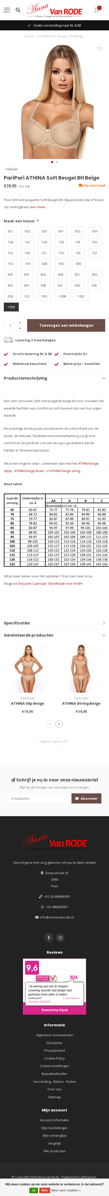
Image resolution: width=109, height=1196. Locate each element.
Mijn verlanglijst (54, 1135)
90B (43, 285)
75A (10, 253)
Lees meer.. (38, 207)
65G (78, 231)
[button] (52, 162)
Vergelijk (54, 1143)
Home (29, 36)
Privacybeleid (54, 1050)
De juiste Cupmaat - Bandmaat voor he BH (50, 583)
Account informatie (54, 1120)
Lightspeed (88, 1177)
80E (10, 274)
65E (44, 231)
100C (81, 296)
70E (61, 242)
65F (60, 231)
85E (10, 285)
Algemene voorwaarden (54, 1035)
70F (77, 242)
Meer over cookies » (66, 1190)
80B (44, 264)
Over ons (54, 1089)
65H (95, 231)
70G (95, 242)
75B (27, 253)
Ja (33, 1190)
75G (10, 264)
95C (27, 296)
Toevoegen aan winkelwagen (66, 325)
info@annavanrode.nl (57, 917)
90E (94, 285)
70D (44, 242)
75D (61, 253)
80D (79, 264)
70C (27, 242)
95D (44, 296)
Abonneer (89, 798)
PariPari (12, 169)
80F (26, 274)
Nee (45, 1190)
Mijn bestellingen (55, 1128)
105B (11, 307)
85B (60, 274)
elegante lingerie (54, 741)
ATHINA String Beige (81, 703)
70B (10, 242)
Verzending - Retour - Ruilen (54, 1081)
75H (27, 264)
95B (10, 296)
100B (62, 296)
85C (77, 274)
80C (61, 264)
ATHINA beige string (65, 470)
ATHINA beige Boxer (29, 470)
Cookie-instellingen (54, 1066)
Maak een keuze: (21, 220)
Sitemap (54, 1097)
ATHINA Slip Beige (27, 703)
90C (60, 285)
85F (26, 285)
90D (77, 285)
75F (94, 253)
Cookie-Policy (54, 1058)
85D (95, 274)
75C (44, 253)
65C (10, 231)
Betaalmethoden (54, 1073)
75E (78, 253)
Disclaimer (55, 1043)
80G (43, 274)
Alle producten (54, 1151)
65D (27, 231)
